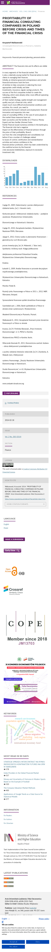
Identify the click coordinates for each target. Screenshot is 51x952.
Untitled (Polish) (13, 403)
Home (5, 11)
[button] (6, 919)
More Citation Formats (17, 504)
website (33, 908)
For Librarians (8, 823)
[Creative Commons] (22, 575)
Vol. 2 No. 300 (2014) (27, 11)
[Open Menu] (2, 2)
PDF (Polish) (12, 393)
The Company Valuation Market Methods (19, 788)
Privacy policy (44, 919)
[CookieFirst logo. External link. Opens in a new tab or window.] (3, 922)
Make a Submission (14, 539)
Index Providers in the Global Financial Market (21, 773)
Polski (6, 528)
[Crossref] (13, 595)
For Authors (8, 819)
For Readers (8, 815)
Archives (13, 11)
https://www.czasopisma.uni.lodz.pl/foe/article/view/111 (25, 499)
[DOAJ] (11, 575)
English (6, 524)
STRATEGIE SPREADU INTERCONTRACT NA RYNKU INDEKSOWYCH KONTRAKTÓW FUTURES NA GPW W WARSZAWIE (24, 764)
